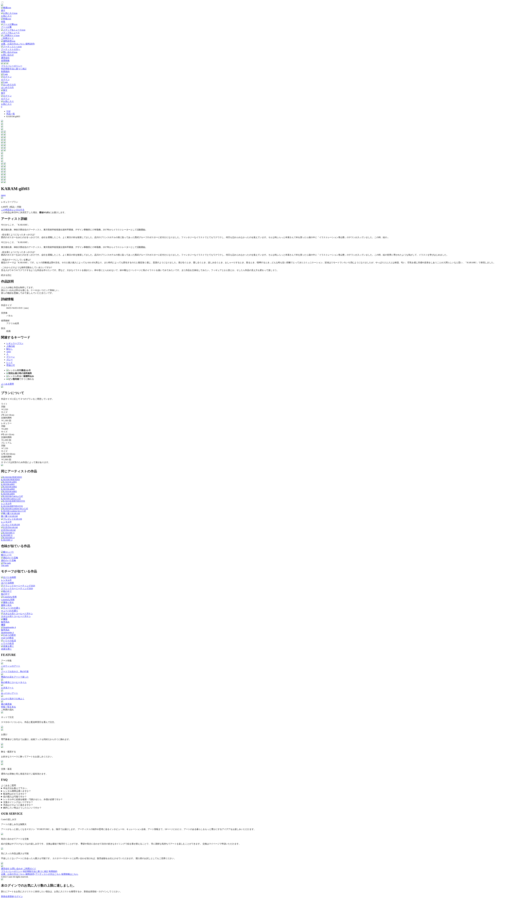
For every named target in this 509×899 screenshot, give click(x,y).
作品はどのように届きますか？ (18, 805)
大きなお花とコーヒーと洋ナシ (16, 616)
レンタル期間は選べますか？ (17, 791)
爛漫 (3, 625)
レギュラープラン (14, 343)
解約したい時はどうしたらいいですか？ (22, 808)
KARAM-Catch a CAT (11, 498)
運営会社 (5, 58)
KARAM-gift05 (8, 494)
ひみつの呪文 (7, 638)
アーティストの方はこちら (48, 874)
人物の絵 (10, 346)
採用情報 (5, 60)
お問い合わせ (16, 868)
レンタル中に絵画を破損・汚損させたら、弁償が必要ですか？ (33, 799)
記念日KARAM (8, 530)
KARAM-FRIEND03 (10, 479)
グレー (9, 360)
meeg (3, 195)
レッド (9, 362)
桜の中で (5, 594)
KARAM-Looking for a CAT (13, 511)
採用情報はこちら (69, 874)
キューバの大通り (9, 611)
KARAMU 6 (6, 535)
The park (5, 565)
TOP (8, 111)
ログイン (18, 896)
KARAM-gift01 (8, 484)
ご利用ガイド (29, 868)
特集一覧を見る (8, 707)
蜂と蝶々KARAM (9, 516)
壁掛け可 (10, 365)
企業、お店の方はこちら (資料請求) (18, 874)
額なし (9, 349)
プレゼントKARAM (10, 524)
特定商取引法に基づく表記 (14, 69)
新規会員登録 (7, 896)
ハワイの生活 (7, 643)
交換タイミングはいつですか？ (18, 802)
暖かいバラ (6, 555)
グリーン (10, 357)
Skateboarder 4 (7, 632)
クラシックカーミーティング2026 (17, 588)
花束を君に (6, 649)
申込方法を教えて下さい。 (16, 788)
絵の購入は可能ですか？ (15, 796)
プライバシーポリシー (11, 66)
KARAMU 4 (6, 540)
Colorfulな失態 (7, 599)
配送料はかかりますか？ (15, 794)
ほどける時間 (7, 583)
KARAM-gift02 (8, 489)
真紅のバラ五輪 (8, 560)
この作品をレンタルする (12, 210)
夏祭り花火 (6, 605)
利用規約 (5, 71)
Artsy (8, 351)
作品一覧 (10, 114)
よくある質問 (7, 384)
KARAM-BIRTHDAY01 (12, 506)
